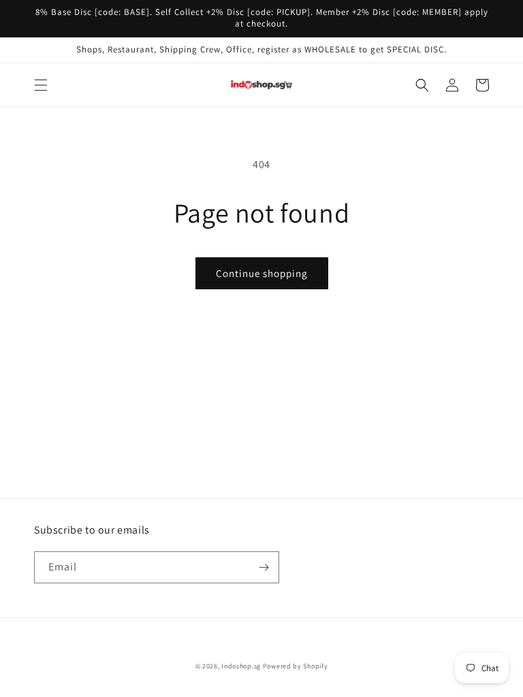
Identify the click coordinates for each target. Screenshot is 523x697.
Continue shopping (262, 273)
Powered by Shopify (295, 666)
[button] (41, 85)
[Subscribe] (264, 567)
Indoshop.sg (241, 666)
